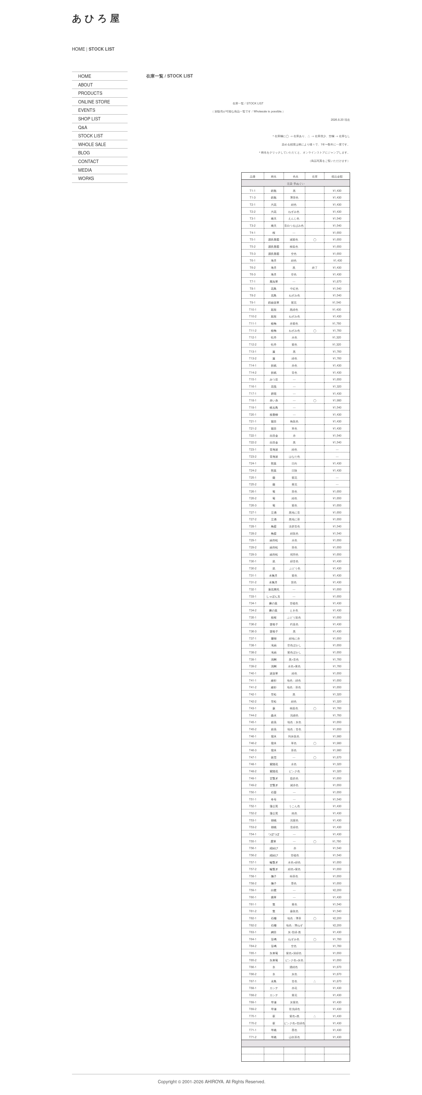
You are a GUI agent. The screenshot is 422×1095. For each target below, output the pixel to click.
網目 (273, 932)
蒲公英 (274, 806)
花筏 (273, 386)
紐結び (274, 848)
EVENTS (86, 110)
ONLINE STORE (94, 102)
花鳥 (273, 288)
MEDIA (85, 170)
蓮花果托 (273, 589)
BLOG (84, 152)
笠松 (273, 694)
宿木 (273, 736)
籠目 (273, 421)
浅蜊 (273, 659)
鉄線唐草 (273, 302)
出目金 (274, 435)
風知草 (274, 281)
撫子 (273, 876)
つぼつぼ (273, 834)
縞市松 (274, 540)
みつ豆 (274, 379)
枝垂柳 (274, 414)
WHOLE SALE (92, 144)
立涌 (273, 512)
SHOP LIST (89, 118)
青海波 (274, 449)
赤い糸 (274, 400)
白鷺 (273, 890)
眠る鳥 (274, 407)
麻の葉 (273, 603)
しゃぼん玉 (273, 596)
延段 (273, 309)
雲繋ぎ (274, 778)
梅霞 (273, 526)
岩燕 (273, 722)
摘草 (273, 897)
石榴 (273, 918)
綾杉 (273, 680)
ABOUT (85, 85)
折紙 (273, 365)
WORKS (86, 178)
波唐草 (274, 673)
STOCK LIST (90, 135)
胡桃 (273, 820)
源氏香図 (273, 239)
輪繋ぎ (274, 862)
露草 (273, 841)
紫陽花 (274, 764)
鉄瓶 (273, 190)
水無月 (273, 575)
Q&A (82, 127)
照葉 (273, 463)
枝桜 (273, 617)
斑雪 (273, 757)
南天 (273, 218)
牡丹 (273, 337)
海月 (273, 260)
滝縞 (273, 645)
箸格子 (274, 624)
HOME (78, 49)
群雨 (273, 393)
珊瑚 (273, 638)
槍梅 (273, 323)
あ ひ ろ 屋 (96, 17)
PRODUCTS (90, 93)
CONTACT (88, 161)
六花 (273, 204)
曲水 (273, 715)
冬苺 (273, 799)
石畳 (273, 792)
